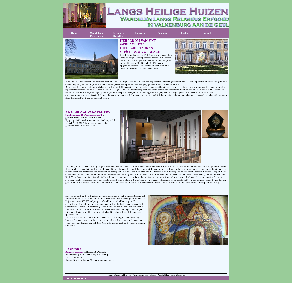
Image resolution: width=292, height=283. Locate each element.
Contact (174, 275)
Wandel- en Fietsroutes (122, 275)
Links (167, 275)
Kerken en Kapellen (140, 275)
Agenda (161, 275)
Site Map (181, 275)
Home (74, 33)
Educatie (153, 275)
